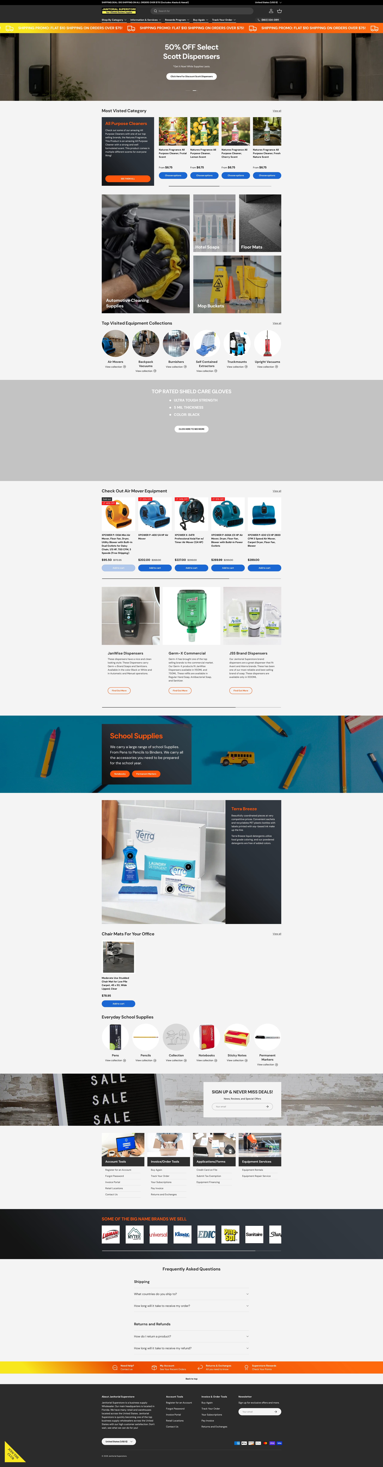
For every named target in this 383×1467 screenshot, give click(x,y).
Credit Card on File (207, 1169)
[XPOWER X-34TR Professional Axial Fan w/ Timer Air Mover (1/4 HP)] (191, 514)
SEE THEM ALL (128, 178)
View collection (174, 1060)
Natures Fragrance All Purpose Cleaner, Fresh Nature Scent (267, 153)
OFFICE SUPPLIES (177, 77)
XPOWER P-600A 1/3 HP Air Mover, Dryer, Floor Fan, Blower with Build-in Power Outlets (227, 540)
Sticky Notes (237, 1055)
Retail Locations (114, 1188)
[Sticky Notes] (237, 1037)
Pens (115, 1055)
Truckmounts (237, 362)
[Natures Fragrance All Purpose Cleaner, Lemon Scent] (204, 131)
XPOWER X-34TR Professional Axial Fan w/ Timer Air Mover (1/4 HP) (189, 538)
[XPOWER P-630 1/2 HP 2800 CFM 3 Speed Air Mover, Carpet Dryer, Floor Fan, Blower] (264, 514)
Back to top (191, 1378)
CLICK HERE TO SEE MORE (191, 429)
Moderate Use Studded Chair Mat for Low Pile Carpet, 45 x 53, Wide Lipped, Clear (115, 983)
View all (277, 110)
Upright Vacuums (267, 362)
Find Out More (119, 690)
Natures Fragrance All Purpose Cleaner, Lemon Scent (203, 153)
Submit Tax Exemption (209, 1176)
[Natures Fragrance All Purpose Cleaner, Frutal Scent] (173, 131)
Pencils (146, 1055)
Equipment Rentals (252, 1169)
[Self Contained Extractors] (206, 343)
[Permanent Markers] (267, 1037)
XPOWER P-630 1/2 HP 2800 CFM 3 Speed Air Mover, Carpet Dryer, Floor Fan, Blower (264, 540)
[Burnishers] (176, 343)
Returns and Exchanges (164, 1194)
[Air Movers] (115, 343)
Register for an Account (118, 1169)
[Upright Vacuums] (267, 343)
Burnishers (176, 362)
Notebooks (120, 774)
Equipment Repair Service (256, 1176)
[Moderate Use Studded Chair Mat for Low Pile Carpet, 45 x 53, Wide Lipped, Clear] (118, 957)
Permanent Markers (146, 774)
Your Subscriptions (161, 1182)
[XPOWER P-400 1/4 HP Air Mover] (155, 514)
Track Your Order (222, 19)
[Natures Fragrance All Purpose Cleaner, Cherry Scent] (236, 131)
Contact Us (111, 1194)
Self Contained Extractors (206, 364)
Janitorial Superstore (118, 1456)
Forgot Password (114, 1176)
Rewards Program (175, 19)
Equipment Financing (208, 1182)
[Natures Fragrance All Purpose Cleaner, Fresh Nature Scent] (267, 131)
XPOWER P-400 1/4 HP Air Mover (153, 536)
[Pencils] (145, 1037)
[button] (279, 11)
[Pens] (115, 1037)
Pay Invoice (157, 1188)
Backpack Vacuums (146, 364)
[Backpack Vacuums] (145, 343)
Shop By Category (112, 19)
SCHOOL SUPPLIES (205, 77)
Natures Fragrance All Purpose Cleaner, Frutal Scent (173, 153)
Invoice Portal (112, 1182)
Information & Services (144, 19)
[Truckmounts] (237, 343)
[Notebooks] (206, 1037)
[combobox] (202, 11)
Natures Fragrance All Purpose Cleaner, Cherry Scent (234, 153)
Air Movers (115, 362)
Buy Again (199, 19)
